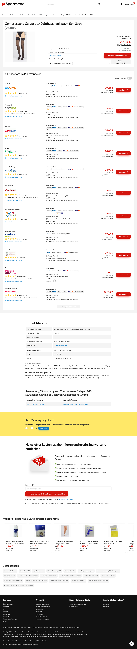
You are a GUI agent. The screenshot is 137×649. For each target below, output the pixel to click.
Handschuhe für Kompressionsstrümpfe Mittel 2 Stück (114, 541)
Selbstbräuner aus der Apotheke (98, 580)
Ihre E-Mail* (29, 485)
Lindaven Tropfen (69, 571)
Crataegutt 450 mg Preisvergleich (70, 576)
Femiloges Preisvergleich (49, 576)
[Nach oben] (131, 643)
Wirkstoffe (39, 614)
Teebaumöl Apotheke (108, 576)
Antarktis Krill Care (10, 571)
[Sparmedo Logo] (13, 4)
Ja (29, 428)
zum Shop (122, 90)
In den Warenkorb (120, 62)
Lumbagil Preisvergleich (86, 571)
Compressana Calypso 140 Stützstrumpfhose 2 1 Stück (65, 541)
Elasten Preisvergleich (54, 571)
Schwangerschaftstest (78, 580)
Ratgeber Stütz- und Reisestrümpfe (75, 404)
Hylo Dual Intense (38, 571)
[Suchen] (98, 4)
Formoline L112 (25, 571)
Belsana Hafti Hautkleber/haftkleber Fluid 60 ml (15, 541)
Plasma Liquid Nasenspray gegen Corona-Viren (18, 585)
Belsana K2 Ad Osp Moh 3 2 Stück (89, 541)
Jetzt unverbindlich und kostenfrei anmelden (47, 494)
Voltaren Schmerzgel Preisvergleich (108, 571)
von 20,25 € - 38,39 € (58, 49)
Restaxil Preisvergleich (91, 576)
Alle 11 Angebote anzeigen (67, 307)
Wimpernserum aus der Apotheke (36, 580)
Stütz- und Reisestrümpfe (35, 404)
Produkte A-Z (40, 609)
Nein (35, 428)
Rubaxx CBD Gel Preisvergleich (28, 576)
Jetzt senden (44, 428)
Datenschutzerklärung (66, 499)
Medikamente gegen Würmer (13, 580)
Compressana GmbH (54, 55)
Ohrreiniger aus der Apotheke (59, 580)
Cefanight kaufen (9, 576)
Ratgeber (39, 611)
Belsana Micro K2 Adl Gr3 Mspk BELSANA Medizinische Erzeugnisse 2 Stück (40, 541)
